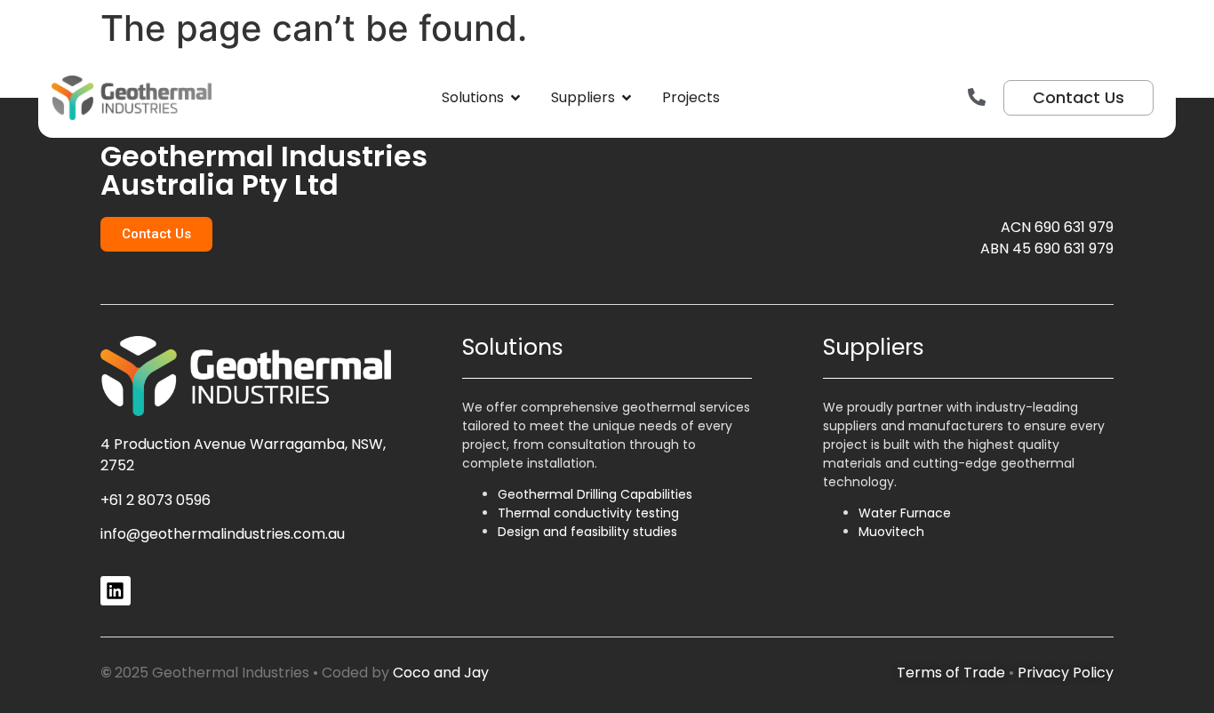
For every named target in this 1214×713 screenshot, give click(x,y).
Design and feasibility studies (587, 532)
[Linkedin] (115, 591)
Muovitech (891, 532)
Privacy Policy (1066, 672)
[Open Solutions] (515, 97)
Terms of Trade (951, 672)
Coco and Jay (441, 672)
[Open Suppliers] (626, 97)
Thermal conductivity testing (588, 513)
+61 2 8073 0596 (155, 500)
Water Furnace (905, 513)
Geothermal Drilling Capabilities (595, 494)
